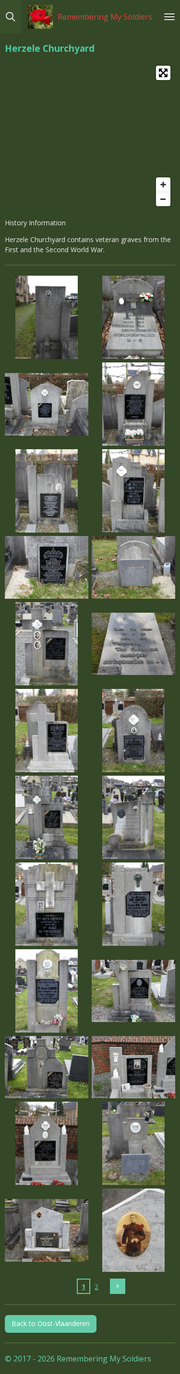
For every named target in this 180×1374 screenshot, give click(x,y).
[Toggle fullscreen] (163, 73)
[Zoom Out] (163, 199)
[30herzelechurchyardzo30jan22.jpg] (133, 643)
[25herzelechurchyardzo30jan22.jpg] (46, 491)
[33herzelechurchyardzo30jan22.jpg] (46, 817)
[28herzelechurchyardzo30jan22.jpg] (133, 568)
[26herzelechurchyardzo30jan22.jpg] (133, 491)
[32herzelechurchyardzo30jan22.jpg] (133, 730)
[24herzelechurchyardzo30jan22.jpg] (133, 404)
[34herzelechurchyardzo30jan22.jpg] (133, 817)
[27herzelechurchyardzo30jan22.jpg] (46, 568)
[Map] (90, 136)
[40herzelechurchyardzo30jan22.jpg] (133, 1067)
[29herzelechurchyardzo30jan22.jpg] (46, 643)
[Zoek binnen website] (10, 17)
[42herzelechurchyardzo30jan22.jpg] (133, 1143)
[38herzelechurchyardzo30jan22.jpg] (133, 990)
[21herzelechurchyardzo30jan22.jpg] (46, 317)
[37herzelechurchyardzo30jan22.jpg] (46, 990)
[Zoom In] (163, 184)
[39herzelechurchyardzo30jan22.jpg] (46, 1067)
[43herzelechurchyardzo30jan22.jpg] (46, 1230)
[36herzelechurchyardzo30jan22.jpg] (133, 904)
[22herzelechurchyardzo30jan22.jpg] (133, 317)
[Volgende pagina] (117, 1286)
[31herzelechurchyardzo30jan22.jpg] (46, 730)
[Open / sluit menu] (169, 17)
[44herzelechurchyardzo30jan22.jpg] (133, 1230)
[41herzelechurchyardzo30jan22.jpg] (46, 1143)
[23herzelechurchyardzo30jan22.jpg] (46, 404)
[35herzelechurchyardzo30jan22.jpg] (46, 904)
